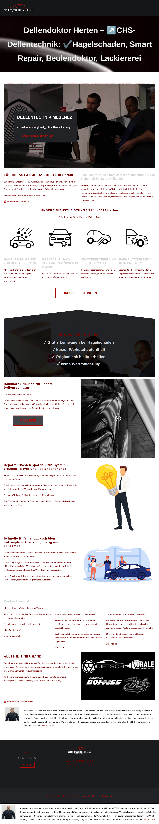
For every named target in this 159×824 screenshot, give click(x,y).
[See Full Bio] (53, 725)
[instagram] (23, 758)
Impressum (86, 796)
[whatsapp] (27, 758)
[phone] (35, 758)
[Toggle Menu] (153, 8)
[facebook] (19, 758)
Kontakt (109, 796)
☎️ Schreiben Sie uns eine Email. (18, 701)
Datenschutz (98, 796)
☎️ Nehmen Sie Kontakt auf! (17, 201)
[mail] (31, 758)
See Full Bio (47, 725)
